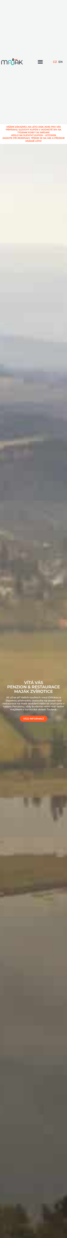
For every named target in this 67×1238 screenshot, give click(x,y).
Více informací (33, 718)
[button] (40, 62)
